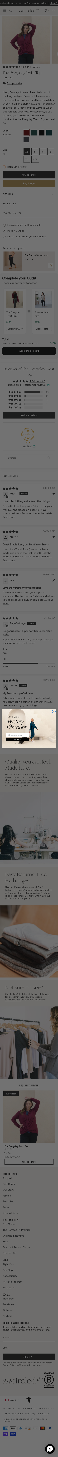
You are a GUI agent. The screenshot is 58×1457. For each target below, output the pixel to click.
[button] (50, 1449)
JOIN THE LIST (17, 739)
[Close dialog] (53, 711)
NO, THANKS (17, 744)
